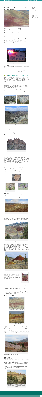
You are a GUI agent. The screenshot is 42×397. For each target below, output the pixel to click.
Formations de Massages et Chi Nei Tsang (34, 10)
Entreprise (35, 0)
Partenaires (31, 0)
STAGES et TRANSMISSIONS (22, 1)
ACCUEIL (7, 1)
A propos (28, 0)
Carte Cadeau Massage (21, 4)
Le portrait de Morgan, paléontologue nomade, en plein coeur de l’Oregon (18, 75)
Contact (26, 0)
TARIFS (27, 1)
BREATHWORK (10, 1)
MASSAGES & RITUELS (16, 1)
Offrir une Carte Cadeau (32, 1)
